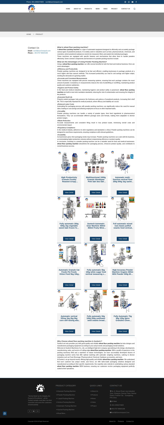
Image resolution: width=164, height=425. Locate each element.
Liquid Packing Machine (66, 398)
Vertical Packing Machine (66, 402)
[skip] (31, 8)
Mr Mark (114, 401)
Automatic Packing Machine (67, 406)
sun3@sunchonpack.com (54, 2)
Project (114, 9)
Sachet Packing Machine (66, 409)
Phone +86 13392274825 (35, 2)
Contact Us (125, 9)
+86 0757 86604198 (41, 53)
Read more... (62, 413)
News (98, 9)
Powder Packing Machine (66, 395)
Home (68, 9)
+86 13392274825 (117, 405)
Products (88, 9)
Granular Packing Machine (67, 391)
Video (105, 9)
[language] (125, 2)
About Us (77, 9)
